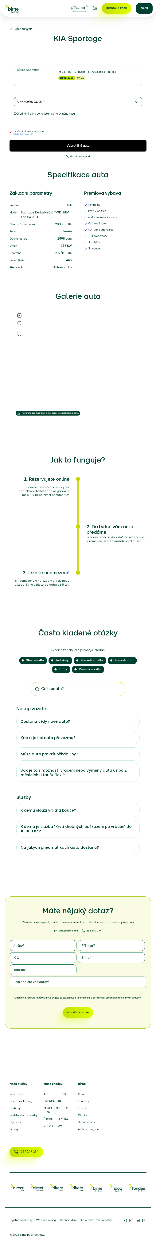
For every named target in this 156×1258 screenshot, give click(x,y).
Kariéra (82, 1108)
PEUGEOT (62, 1108)
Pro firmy (15, 1108)
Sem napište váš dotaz (31, 982)
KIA (59, 1101)
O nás (81, 1094)
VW (59, 1126)
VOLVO (48, 1126)
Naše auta (16, 1094)
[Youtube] (125, 1220)
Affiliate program (88, 1129)
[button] (144, 8)
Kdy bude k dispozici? (23, 134)
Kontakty (83, 1101)
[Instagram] (131, 1220)
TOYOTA (62, 1119)
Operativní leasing (21, 1101)
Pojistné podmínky (21, 1220)
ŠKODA (48, 1119)
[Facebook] (144, 1220)
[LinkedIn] (137, 1220)
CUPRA (62, 1094)
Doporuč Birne (87, 1122)
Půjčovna (15, 1122)
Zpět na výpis (23, 29)
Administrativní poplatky (96, 1220)
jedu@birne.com (68, 931)
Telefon (20, 970)
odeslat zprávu (78, 1012)
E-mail (88, 958)
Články (82, 1115)
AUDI (47, 1094)
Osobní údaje (68, 1220)
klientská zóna (116, 8)
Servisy (14, 1129)
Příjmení (88, 946)
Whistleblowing (46, 1220)
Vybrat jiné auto (78, 146)
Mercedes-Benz (49, 1110)
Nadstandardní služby (23, 1115)
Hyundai (49, 1101)
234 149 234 (94, 931)
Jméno (19, 946)
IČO (16, 958)
